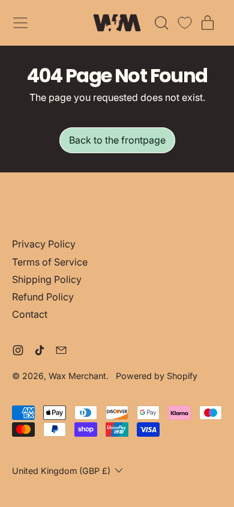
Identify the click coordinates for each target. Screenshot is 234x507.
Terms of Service (50, 262)
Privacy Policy (44, 244)
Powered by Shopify (156, 376)
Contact (29, 314)
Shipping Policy (47, 279)
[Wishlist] (184, 22)
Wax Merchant (77, 376)
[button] (160, 22)
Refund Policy (43, 297)
